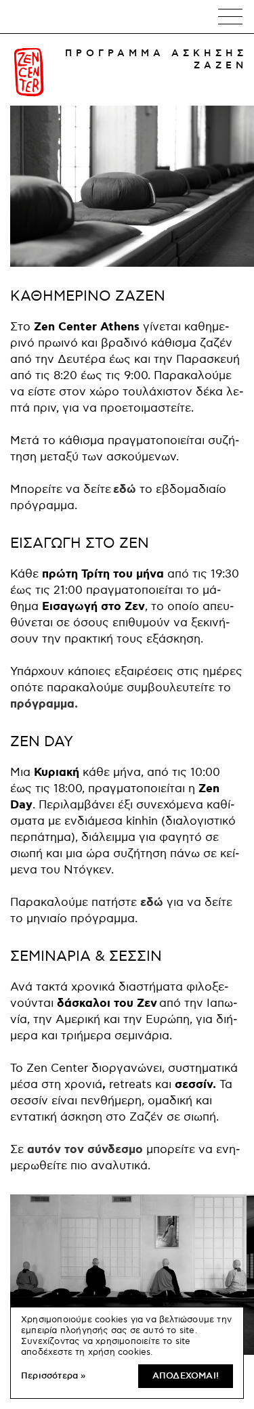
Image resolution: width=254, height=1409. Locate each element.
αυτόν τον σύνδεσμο (85, 1149)
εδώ (126, 489)
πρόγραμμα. (44, 704)
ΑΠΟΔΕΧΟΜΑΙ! (185, 1375)
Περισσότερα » (53, 1375)
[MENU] (230, 17)
